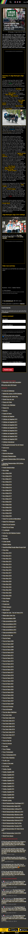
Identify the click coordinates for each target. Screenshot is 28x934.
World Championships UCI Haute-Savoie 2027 (12, 829)
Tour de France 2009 (8, 649)
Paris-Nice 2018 (7, 575)
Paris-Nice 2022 (7, 584)
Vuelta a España (7, 769)
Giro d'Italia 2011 (7, 479)
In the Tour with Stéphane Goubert (11, 533)
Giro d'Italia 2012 (7, 482)
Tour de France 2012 (8, 658)
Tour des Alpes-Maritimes (10, 712)
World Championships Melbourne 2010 (13, 812)
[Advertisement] (14, 62)
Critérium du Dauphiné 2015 (10, 433)
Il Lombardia (6, 530)
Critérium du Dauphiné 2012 (10, 425)
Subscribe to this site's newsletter (12, 382)
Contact (17, 932)
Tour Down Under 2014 (9, 729)
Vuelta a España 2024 (8, 794)
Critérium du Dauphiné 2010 (10, 419)
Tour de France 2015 (8, 666)
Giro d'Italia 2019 (7, 499)
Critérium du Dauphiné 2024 (10, 436)
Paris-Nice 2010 (7, 553)
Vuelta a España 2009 (8, 772)
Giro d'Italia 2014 (7, 487)
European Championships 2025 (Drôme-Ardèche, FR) (12, 464)
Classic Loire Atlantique (9, 405)
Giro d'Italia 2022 (7, 504)
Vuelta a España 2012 (8, 780)
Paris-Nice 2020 (7, 581)
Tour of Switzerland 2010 (9, 755)
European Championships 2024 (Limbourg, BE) (13, 459)
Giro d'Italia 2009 (7, 473)
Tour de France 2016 (8, 669)
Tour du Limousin (7, 743)
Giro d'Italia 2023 (7, 507)
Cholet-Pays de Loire (8, 399)
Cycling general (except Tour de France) (13, 445)
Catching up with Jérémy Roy (10, 396)
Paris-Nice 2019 (7, 578)
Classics (22, 303)
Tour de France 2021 (8, 684)
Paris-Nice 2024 (7, 590)
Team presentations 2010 (9, 624)
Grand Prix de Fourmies (9, 524)
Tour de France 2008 (8, 647)
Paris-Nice (5, 550)
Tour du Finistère (7, 738)
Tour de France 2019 (8, 678)
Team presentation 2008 (9, 618)
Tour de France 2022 (8, 686)
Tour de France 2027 (8, 701)
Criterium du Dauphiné (8, 416)
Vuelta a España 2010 (8, 775)
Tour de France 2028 (8, 703)
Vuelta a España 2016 (8, 792)
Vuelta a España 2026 (8, 797)
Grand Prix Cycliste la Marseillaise (12, 519)
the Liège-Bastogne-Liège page (12, 236)
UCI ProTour (6, 766)
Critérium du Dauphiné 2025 (10, 439)
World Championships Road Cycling (12, 823)
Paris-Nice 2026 (7, 595)
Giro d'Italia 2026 (7, 516)
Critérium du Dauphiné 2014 (10, 430)
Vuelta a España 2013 (8, 783)
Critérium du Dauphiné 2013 (10, 428)
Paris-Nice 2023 (7, 587)
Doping (5, 450)
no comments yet (8, 301)
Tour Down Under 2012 (9, 723)
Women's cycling (7, 800)
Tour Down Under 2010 (9, 718)
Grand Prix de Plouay (8, 527)
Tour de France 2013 (8, 661)
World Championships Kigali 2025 (11, 806)
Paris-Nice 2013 (7, 561)
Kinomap (5, 536)
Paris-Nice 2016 (7, 570)
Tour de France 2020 (8, 681)
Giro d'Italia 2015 (7, 490)
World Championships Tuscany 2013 (12, 826)
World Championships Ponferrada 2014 (13, 817)
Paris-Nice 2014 (7, 564)
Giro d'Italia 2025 (7, 513)
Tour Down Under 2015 (9, 732)
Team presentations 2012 (9, 629)
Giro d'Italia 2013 (7, 484)
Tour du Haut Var (7, 740)
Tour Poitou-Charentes (9, 757)
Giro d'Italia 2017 (7, 496)
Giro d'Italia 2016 (7, 493)
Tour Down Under (7, 715)
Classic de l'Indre (7, 402)
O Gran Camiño (6, 541)
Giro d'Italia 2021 (7, 501)
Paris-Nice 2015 (7, 567)
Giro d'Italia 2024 (7, 510)
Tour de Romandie (7, 709)
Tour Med (5, 746)
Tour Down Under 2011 (9, 720)
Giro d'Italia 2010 (7, 476)
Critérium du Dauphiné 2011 (10, 422)
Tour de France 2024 (8, 692)
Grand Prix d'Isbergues (9, 521)
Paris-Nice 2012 (7, 558)
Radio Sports (6, 610)
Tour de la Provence (8, 706)
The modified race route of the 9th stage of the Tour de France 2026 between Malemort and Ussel (13, 859)
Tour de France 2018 (8, 675)
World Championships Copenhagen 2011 (13, 803)
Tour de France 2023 (8, 689)
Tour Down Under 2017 (9, 735)
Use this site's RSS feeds (9, 385)
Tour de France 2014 (8, 664)
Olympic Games (7, 544)
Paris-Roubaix (6, 598)
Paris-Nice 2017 (7, 573)
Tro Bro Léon (6, 760)
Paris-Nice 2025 (7, 592)
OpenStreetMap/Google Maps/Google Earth (14, 547)
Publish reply (8, 370)
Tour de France (7, 638)
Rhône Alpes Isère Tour (9, 615)
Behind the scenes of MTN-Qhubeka (12, 393)
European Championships (9, 456)
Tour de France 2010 (8, 652)
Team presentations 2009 (9, 621)
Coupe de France (7, 413)
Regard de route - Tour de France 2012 (13, 612)
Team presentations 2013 (9, 632)
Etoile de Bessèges (8, 453)
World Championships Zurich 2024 (12, 833)
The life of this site (8, 635)
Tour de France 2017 (8, 672)
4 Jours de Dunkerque (8, 391)
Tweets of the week (8, 763)
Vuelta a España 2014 (8, 786)
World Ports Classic (8, 836)
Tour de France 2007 (8, 644)
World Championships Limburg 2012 (12, 809)
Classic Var (6, 408)
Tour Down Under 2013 (9, 726)
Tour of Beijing (6, 749)
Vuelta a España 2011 (8, 777)
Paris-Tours (6, 601)
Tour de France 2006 (8, 641)
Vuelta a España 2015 (8, 789)
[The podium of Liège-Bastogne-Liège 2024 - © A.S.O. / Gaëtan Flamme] (14, 232)
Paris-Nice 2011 (7, 556)
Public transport (7, 607)
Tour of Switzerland (8, 752)
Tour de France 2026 (8, 698)
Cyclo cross (6, 447)
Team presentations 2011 (9, 627)
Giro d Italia (6, 470)
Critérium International (8, 442)
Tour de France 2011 (8, 655)
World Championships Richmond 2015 (13, 820)
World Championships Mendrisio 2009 (13, 814)
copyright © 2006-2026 (5, 932)
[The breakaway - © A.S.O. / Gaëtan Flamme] (14, 125)
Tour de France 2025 (8, 695)
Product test (6, 604)
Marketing (5, 538)
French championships (9, 467)
